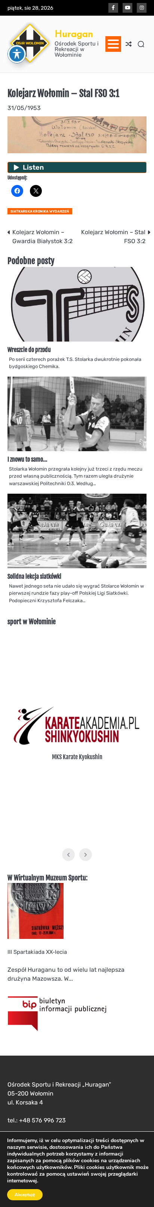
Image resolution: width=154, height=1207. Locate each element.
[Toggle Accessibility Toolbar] (17, 54)
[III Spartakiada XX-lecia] (35, 937)
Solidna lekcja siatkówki (34, 576)
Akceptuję (25, 1195)
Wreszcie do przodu (29, 349)
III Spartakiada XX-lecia (37, 952)
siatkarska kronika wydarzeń (39, 211)
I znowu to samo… (28, 459)
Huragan (74, 33)
